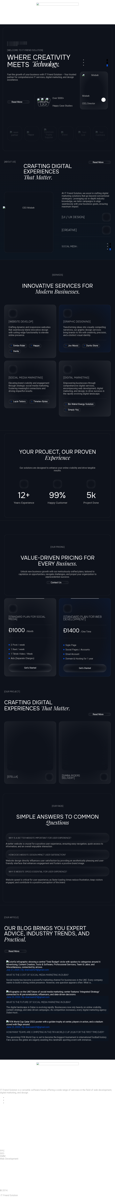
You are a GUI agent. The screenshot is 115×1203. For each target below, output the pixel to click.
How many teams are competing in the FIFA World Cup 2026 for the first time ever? (55, 1032)
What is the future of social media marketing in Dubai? (38, 1002)
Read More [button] (17, 102)
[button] (57, 20)
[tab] (57, 837)
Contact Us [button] (56, 582)
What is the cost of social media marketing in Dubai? (37, 974)
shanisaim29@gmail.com (36, 969)
